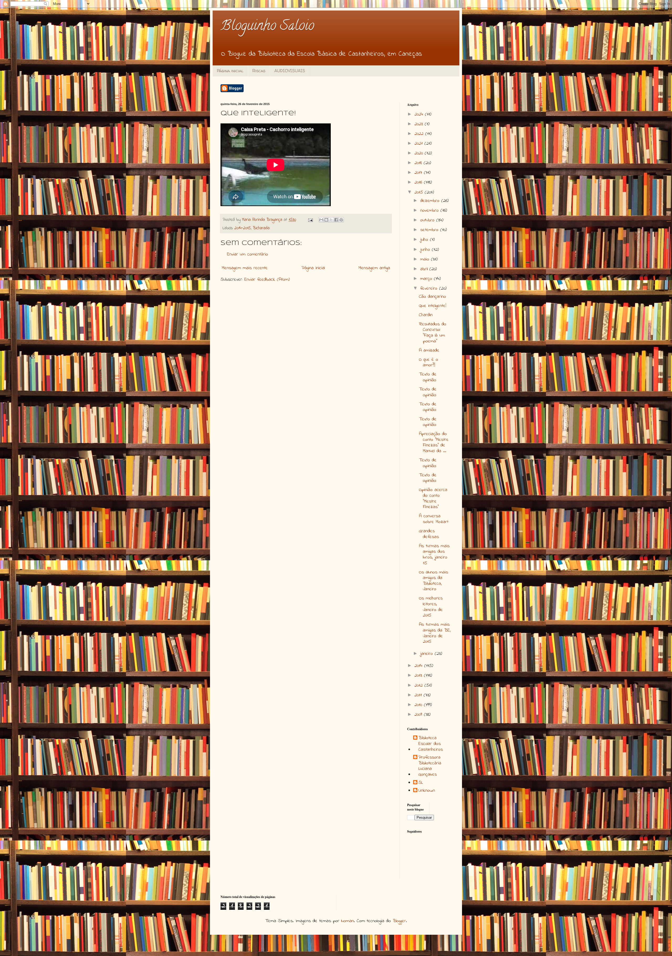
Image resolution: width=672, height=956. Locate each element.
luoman (347, 921)
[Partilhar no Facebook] (336, 219)
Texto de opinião (428, 377)
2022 (419, 133)
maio (425, 259)
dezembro (430, 200)
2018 (419, 163)
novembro (430, 210)
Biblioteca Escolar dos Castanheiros (430, 744)
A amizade (429, 350)
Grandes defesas (429, 534)
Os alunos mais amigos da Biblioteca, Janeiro (433, 581)
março (427, 278)
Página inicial (230, 71)
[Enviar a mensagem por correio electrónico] (310, 220)
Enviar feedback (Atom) (267, 279)
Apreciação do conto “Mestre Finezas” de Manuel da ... (434, 443)
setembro (430, 230)
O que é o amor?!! (428, 362)
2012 (419, 685)
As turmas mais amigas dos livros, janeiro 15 (434, 555)
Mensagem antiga (374, 268)
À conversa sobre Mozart (433, 519)
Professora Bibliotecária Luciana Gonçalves (429, 766)
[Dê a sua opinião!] (326, 219)
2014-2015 (242, 228)
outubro (428, 220)
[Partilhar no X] (331, 219)
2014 (419, 665)
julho (425, 239)
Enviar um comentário (247, 254)
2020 (419, 153)
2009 (419, 714)
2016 (419, 182)
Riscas (258, 71)
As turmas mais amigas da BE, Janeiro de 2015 (435, 633)
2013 (419, 675)
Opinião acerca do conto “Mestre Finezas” (433, 498)
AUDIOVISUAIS (289, 71)
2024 (419, 114)
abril (424, 269)
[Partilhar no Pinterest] (341, 219)
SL (420, 783)
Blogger (399, 921)
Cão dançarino (432, 296)
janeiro (427, 653)
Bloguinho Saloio (267, 27)
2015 (419, 192)
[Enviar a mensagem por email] (321, 219)
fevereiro (429, 288)
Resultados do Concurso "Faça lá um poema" (432, 333)
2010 (419, 705)
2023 (419, 124)
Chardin (426, 315)
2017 (419, 172)
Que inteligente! (432, 305)
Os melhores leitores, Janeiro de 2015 (431, 607)
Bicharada (261, 228)
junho (426, 249)
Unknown (426, 791)
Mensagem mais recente (245, 268)
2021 (419, 143)
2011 (419, 695)
